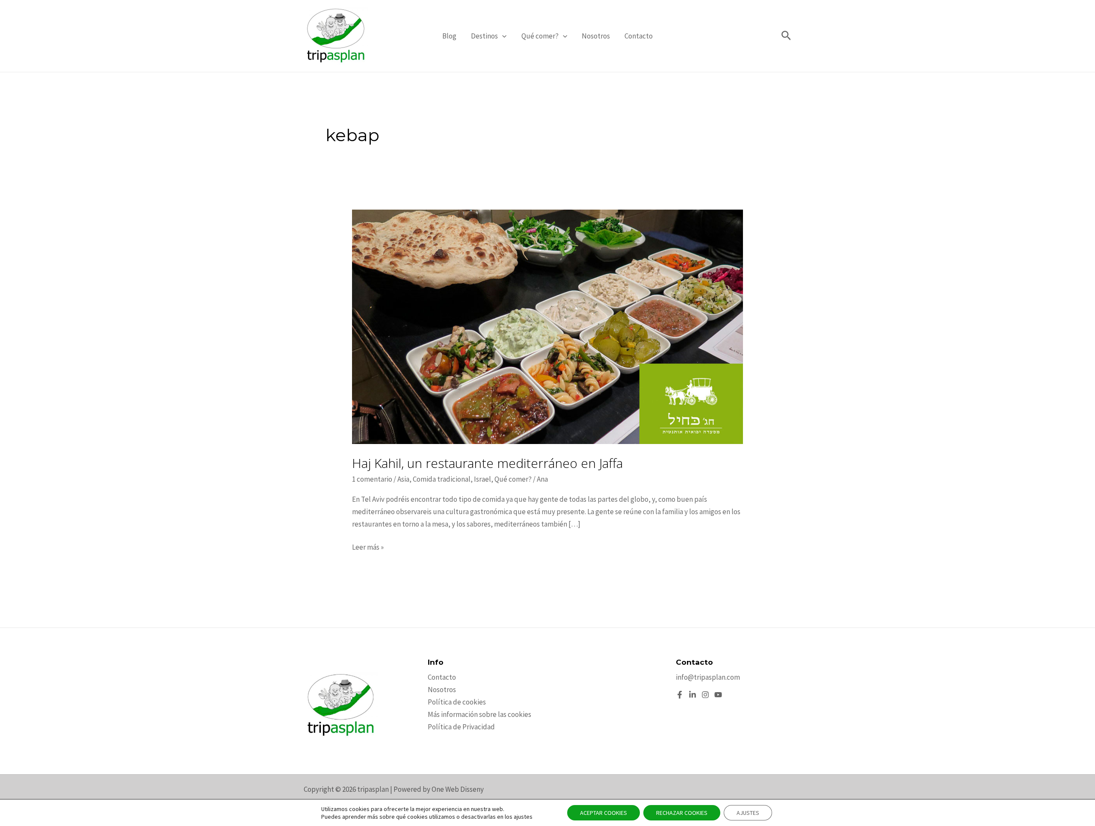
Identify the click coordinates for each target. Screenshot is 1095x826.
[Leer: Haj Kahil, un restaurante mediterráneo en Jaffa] (547, 326)
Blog (449, 36)
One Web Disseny (458, 789)
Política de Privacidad (461, 726)
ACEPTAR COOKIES (603, 813)
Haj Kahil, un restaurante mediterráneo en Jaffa (487, 463)
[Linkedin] (692, 695)
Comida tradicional (442, 479)
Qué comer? (540, 36)
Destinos (484, 36)
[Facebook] (680, 695)
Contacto (638, 36)
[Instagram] (705, 695)
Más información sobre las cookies (479, 714)
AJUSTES (748, 813)
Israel (482, 479)
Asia (403, 479)
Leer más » (368, 548)
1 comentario (372, 479)
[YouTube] (718, 695)
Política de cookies (457, 702)
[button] (502, 36)
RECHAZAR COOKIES (681, 813)
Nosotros (596, 36)
